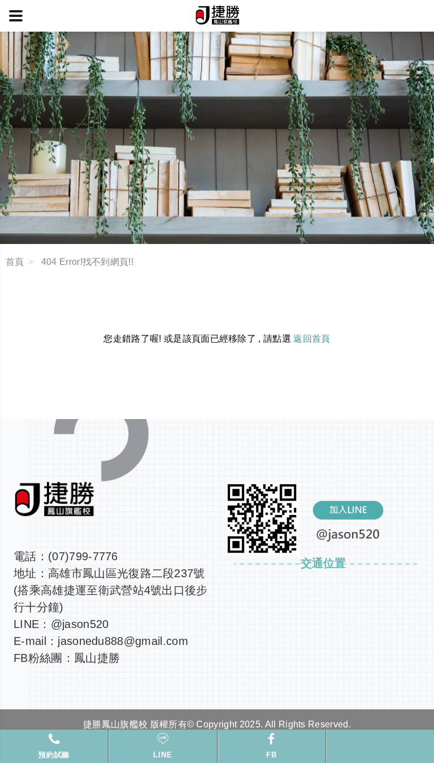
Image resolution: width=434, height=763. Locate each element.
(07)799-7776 (83, 556)
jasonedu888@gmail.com (123, 641)
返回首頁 (311, 338)
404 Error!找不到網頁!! (87, 262)
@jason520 (80, 624)
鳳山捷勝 (97, 658)
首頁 (15, 262)
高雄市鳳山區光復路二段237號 (126, 573)
